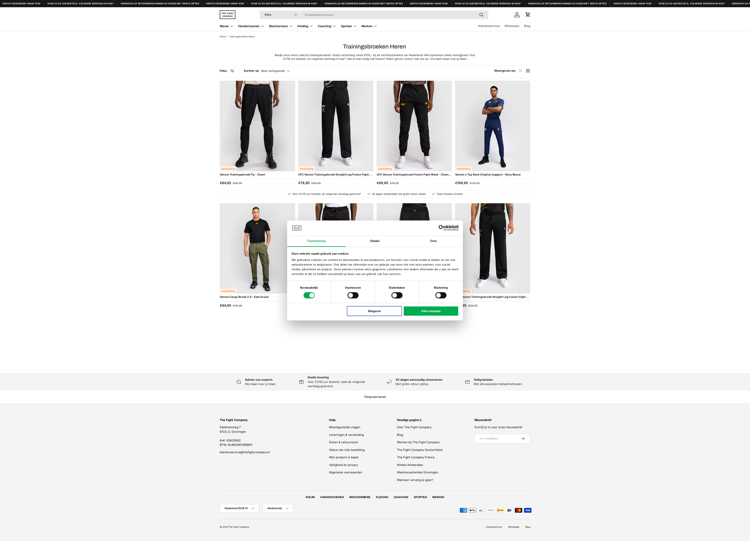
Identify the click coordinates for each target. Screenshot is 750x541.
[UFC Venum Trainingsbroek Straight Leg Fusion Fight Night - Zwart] (336, 126)
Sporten (346, 26)
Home (223, 36)
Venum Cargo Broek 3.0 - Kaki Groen (244, 296)
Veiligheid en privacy (343, 465)
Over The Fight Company (414, 427)
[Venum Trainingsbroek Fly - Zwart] (257, 126)
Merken (367, 26)
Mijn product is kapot (343, 457)
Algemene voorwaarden (345, 472)
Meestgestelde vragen (344, 427)
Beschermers (278, 26)
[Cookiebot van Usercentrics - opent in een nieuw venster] (441, 228)
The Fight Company (238, 527)
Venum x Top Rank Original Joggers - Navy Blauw (488, 174)
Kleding (302, 26)
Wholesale (511, 26)
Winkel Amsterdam (410, 465)
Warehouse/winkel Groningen (417, 472)
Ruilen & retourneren (343, 442)
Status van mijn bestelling (347, 450)
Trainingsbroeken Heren (242, 36)
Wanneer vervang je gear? (415, 480)
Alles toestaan (431, 311)
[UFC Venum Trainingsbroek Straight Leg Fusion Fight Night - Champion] (492, 248)
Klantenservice (489, 26)
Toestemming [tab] (316, 241)
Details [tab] (375, 241)
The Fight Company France (416, 457)
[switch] (353, 295)
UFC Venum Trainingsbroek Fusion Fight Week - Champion (414, 174)
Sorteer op (251, 71)
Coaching (324, 26)
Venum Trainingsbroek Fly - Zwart (242, 174)
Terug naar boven (375, 396)
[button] (528, 14)
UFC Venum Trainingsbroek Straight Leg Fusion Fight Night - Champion (492, 296)
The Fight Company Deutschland (419, 450)
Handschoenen (249, 26)
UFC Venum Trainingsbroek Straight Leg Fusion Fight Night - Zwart (336, 174)
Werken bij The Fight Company (418, 442)
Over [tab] (433, 241)
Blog (527, 26)
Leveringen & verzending (346, 435)
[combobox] (374, 15)
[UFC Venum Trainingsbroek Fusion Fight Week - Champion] (414, 126)
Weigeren (374, 311)
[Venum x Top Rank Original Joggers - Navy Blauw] (492, 126)
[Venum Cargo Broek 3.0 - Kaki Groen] (257, 248)
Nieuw (224, 26)
